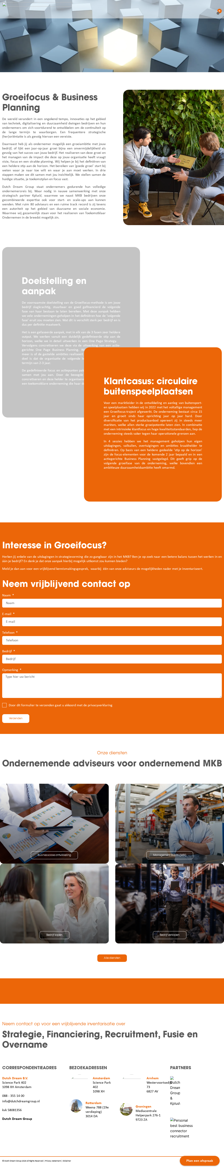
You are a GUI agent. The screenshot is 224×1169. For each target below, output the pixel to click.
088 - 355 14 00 (13, 1096)
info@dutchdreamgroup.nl (21, 1101)
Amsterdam (101, 1078)
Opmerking (10, 670)
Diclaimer (67, 1161)
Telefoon (8, 633)
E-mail (7, 614)
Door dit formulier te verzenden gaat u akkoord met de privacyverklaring (60, 705)
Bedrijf (7, 651)
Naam (7, 595)
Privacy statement (53, 1161)
